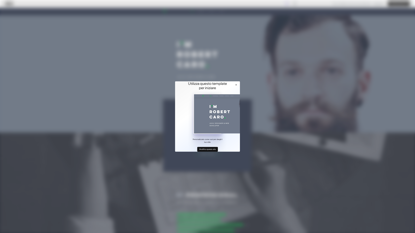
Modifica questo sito (207, 149)
